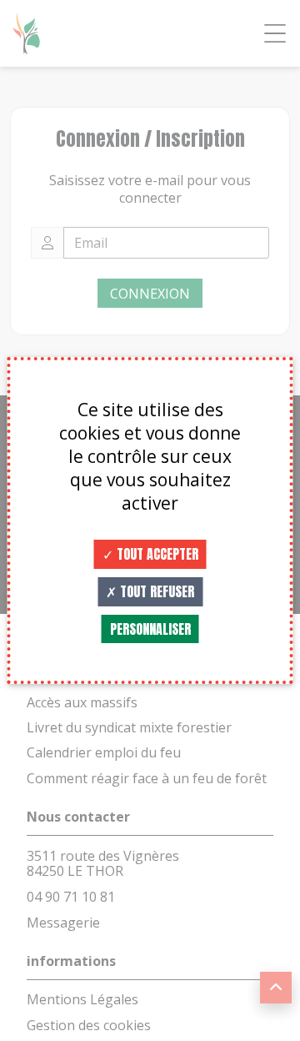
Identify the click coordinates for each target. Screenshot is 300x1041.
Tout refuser (155, 591)
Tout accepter (155, 554)
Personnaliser (150, 629)
